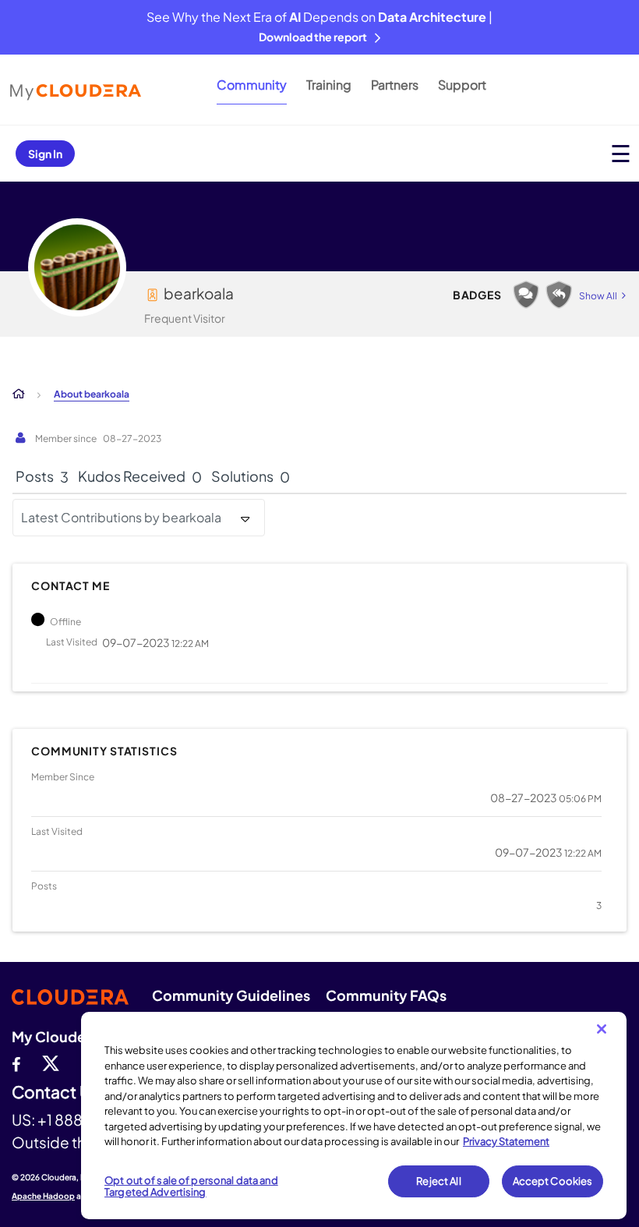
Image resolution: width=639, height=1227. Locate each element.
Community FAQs (386, 995)
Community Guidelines (231, 995)
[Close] (601, 1029)
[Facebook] (16, 1062)
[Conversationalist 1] (526, 295)
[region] (354, 1115)
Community (252, 84)
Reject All (438, 1181)
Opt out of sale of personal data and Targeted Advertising (191, 1186)
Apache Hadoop (43, 1195)
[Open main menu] (620, 153)
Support (462, 84)
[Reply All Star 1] (559, 295)
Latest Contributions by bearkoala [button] (121, 517)
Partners (394, 84)
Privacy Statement (506, 1141)
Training (328, 84)
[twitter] (50, 1062)
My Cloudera (55, 1036)
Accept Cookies (553, 1181)
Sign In (45, 154)
